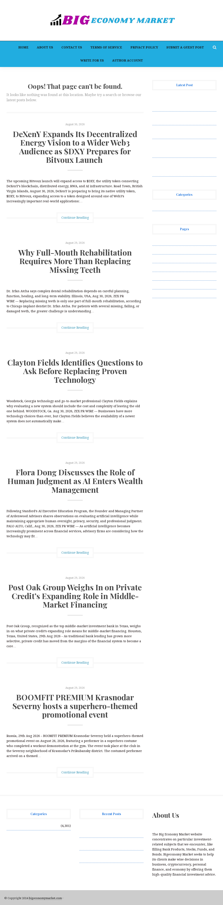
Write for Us (92, 60)
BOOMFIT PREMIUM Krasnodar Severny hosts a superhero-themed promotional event (75, 706)
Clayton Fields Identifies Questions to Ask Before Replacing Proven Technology (75, 371)
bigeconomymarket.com (45, 898)
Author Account (127, 60)
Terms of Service (106, 47)
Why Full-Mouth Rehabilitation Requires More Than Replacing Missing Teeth (75, 261)
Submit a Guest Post (185, 47)
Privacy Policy (144, 47)
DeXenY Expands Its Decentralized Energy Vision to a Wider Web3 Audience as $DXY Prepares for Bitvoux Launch (75, 147)
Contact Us (71, 47)
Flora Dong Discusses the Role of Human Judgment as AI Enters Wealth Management (75, 481)
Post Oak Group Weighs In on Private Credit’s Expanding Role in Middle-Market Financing (75, 596)
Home (23, 47)
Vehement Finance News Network (177, 206)
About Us (45, 47)
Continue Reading (75, 217)
